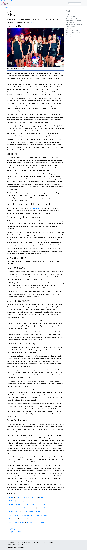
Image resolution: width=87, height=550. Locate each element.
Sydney (11, 515)
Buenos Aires (23, 519)
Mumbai (43, 508)
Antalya (29, 508)
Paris (21, 497)
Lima (29, 519)
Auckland (37, 515)
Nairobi (37, 522)
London (11, 497)
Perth (31, 515)
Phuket (43, 504)
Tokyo (40, 511)
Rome (25, 497)
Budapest (12, 501)
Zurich (37, 501)
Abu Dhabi (17, 508)
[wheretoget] (4, 3)
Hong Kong (24, 511)
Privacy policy (36, 542)
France (31, 22)
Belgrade (23, 501)
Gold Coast (25, 515)
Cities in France (13, 533)
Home (6, 7)
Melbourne (18, 515)
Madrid (30, 497)
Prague (36, 497)
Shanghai (17, 511)
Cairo (11, 522)
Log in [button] (83, 3)
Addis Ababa (30, 522)
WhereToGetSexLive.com (33, 264)
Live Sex (14, 0)
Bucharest (31, 501)
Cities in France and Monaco (16, 531)
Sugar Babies (4, 0)
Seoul (35, 511)
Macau (31, 511)
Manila (18, 504)
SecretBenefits (34, 208)
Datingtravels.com (21, 547)
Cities (11, 528)
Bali (39, 504)
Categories (9, 526)
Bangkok (12, 504)
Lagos (42, 522)
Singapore (33, 504)
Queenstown (44, 515)
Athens (42, 501)
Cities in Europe (13, 529)
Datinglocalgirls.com (12, 547)
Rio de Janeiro (13, 519)
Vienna (41, 497)
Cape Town (21, 522)
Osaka (45, 511)
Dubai (11, 508)
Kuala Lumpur (25, 504)
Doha (34, 508)
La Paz (46, 519)
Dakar (15, 522)
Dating (10, 0)
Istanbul (23, 508)
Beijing (11, 511)
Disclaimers (51, 542)
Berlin (17, 497)
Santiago (40, 519)
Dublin (18, 501)
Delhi (38, 508)
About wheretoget (44, 542)
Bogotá (34, 519)
